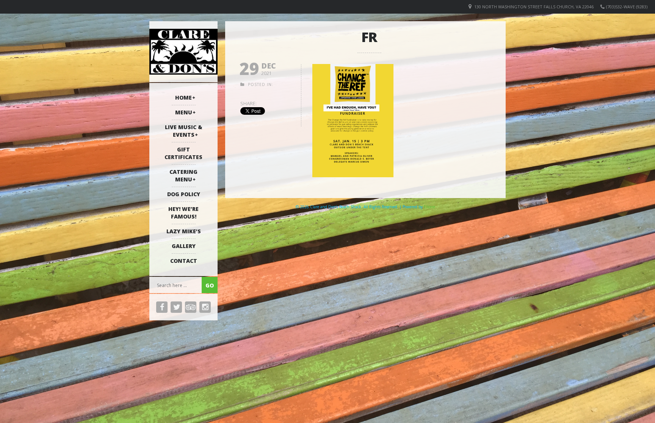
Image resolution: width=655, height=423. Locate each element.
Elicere (429, 206)
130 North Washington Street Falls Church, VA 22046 (534, 6)
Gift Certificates (183, 153)
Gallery (184, 246)
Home (183, 97)
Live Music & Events (183, 130)
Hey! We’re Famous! (183, 212)
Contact (183, 260)
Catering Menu (183, 175)
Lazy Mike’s (183, 231)
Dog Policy (183, 194)
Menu (183, 112)
